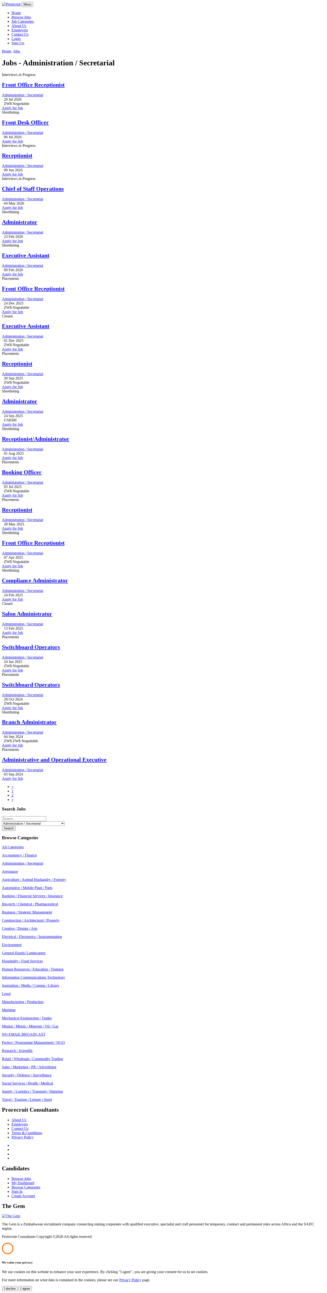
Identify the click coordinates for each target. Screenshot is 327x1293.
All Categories (13, 847)
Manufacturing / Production (23, 1002)
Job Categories (22, 21)
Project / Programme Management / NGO (33, 1042)
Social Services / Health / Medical (27, 1083)
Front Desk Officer (25, 122)
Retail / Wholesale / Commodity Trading (32, 1059)
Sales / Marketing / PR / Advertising (29, 1067)
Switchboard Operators (31, 647)
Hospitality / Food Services (22, 961)
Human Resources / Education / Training (32, 969)
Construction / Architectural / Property (30, 920)
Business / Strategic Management (27, 912)
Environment (12, 945)
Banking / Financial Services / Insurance (32, 896)
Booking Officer (22, 472)
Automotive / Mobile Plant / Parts (27, 888)
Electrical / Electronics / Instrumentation (32, 937)
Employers (19, 30)
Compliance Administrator (35, 580)
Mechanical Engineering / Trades (27, 1018)
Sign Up (17, 43)
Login (16, 39)
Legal (6, 994)
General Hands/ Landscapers (23, 953)
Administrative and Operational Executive (54, 760)
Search (9, 828)
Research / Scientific (17, 1051)
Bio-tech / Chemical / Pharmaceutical (30, 904)
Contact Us (19, 34)
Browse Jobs (21, 17)
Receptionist (17, 155)
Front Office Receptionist (33, 85)
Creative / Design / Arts (19, 928)
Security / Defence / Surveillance (26, 1075)
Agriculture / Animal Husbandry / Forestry (34, 880)
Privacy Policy (22, 1137)
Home (16, 13)
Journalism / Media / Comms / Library (30, 985)
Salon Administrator (27, 614)
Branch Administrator (29, 722)
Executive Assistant (25, 255)
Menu (27, 4)
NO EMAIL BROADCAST (23, 1034)
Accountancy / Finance (19, 855)
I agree (25, 1288)
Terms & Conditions (26, 1133)
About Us (18, 26)
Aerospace (10, 871)
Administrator (19, 222)
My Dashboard (22, 1183)
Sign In (17, 1192)
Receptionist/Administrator (35, 439)
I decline (10, 1288)
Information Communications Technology (33, 977)
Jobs (17, 51)
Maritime (9, 1010)
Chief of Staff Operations (33, 189)
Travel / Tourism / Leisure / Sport (27, 1100)
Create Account (23, 1196)
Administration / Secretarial (22, 95)
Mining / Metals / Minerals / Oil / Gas (30, 1026)
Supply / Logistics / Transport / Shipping (32, 1091)
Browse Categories (25, 1187)
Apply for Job (12, 108)
